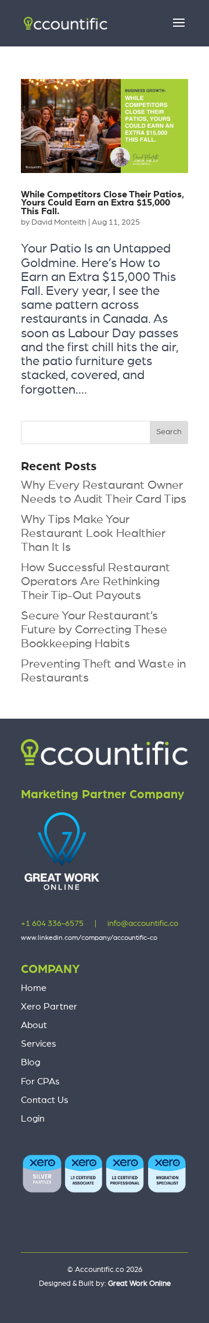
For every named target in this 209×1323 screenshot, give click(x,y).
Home (33, 988)
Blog (30, 1062)
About (34, 1025)
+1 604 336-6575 (52, 924)
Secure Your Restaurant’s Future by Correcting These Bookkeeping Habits (94, 630)
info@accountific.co (142, 924)
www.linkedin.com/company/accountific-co (89, 937)
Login (33, 1118)
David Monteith (59, 222)
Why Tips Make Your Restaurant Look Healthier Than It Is (93, 533)
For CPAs (40, 1081)
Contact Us (45, 1100)
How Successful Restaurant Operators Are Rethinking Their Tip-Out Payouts (95, 581)
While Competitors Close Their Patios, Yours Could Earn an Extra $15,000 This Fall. (102, 203)
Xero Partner (49, 1006)
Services (38, 1043)
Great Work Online (139, 1284)
